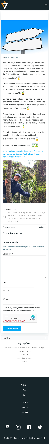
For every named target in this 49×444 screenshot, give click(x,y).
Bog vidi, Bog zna (24, 351)
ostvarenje (31, 215)
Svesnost (24, 355)
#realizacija (38, 151)
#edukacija (28, 151)
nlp (25, 215)
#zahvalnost (28, 154)
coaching (22, 212)
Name (6, 282)
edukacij (29, 212)
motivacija (19, 215)
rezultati (32, 218)
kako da (11, 215)
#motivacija (18, 151)
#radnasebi (21, 157)
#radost (12, 157)
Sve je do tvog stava (24, 358)
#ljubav (37, 154)
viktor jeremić (13, 221)
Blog (14, 210)
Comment (8, 254)
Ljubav (24, 361)
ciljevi (15, 212)
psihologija (12, 218)
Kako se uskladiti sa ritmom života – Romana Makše (24, 348)
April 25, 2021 (17, 57)
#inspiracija (8, 151)
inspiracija (41, 212)
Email (6, 290)
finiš (35, 212)
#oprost (19, 154)
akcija (10, 212)
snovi (38, 218)
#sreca (6, 157)
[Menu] (46, 5)
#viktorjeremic (9, 154)
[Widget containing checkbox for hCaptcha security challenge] (20, 318)
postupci (39, 215)
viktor (7, 57)
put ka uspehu (22, 218)
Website (6, 299)
